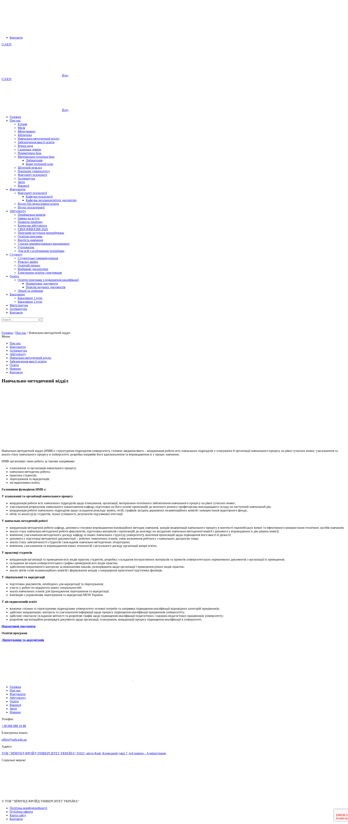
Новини (15, 368)
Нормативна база (29, 153)
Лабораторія (34, 160)
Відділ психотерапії (31, 207)
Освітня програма (30, 236)
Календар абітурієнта (32, 225)
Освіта (14, 276)
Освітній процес (29, 265)
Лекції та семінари (30, 290)
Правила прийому (30, 222)
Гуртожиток (26, 247)
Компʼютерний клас (39, 164)
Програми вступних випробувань (41, 232)
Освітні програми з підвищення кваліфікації (48, 280)
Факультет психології (32, 175)
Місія (21, 127)
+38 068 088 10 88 (14, 726)
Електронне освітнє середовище (40, 272)
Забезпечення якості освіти (36, 142)
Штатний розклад (30, 167)
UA (4, 44)
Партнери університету (34, 171)
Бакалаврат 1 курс (30, 298)
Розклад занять (28, 261)
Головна (15, 117)
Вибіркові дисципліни (33, 269)
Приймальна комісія (31, 214)
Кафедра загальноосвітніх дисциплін (51, 200)
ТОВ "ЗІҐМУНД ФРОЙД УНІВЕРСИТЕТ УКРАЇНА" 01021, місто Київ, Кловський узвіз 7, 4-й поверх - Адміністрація (84, 753)
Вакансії (23, 185)
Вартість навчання (30, 240)
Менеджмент (27, 131)
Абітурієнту (18, 211)
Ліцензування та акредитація (23, 640)
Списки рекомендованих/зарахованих (44, 243)
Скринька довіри (29, 149)
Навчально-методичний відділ (38, 138)
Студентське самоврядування (38, 258)
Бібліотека (25, 135)
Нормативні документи (42, 283)
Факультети (18, 189)
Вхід (65, 75)
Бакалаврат (17, 294)
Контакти (16, 37)
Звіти (21, 182)
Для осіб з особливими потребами (41, 251)
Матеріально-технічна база (36, 156)
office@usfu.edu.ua (14, 739)
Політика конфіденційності (28, 808)
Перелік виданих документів (45, 287)
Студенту (16, 254)
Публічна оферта (21, 811)
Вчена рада (25, 146)
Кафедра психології (39, 196)
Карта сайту (18, 815)
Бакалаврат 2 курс (30, 301)
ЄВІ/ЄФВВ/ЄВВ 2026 (33, 229)
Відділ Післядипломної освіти (38, 203)
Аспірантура (26, 178)
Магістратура (19, 305)
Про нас (15, 120)
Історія (22, 124)
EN (9, 44)
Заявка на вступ (28, 218)
